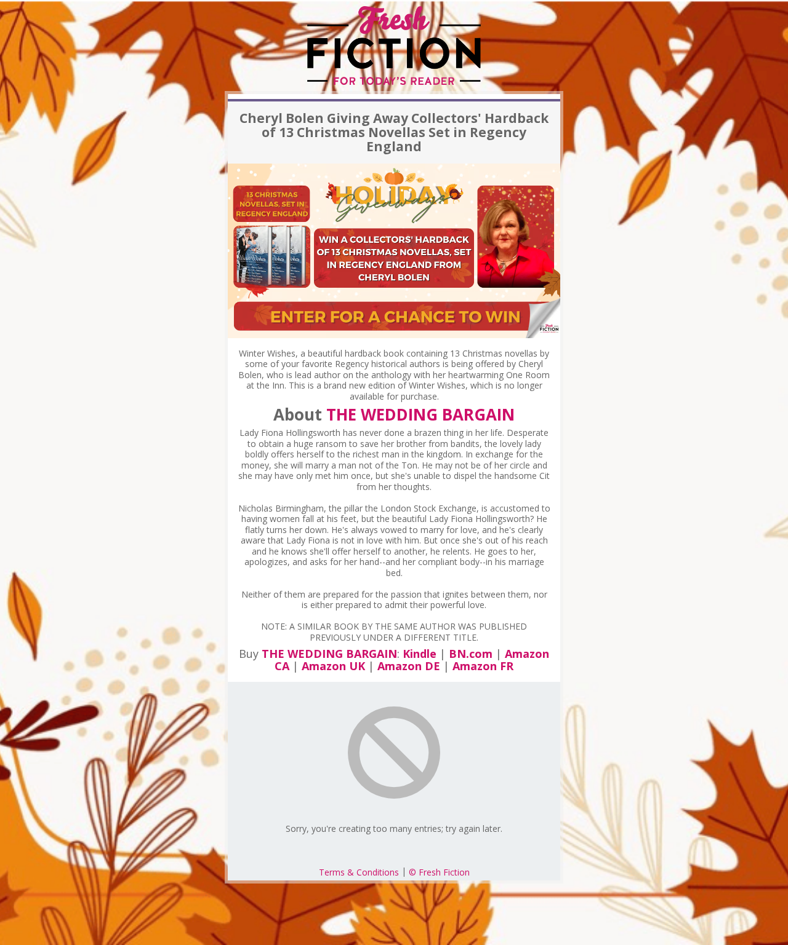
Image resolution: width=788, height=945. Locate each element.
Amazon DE (408, 665)
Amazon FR (482, 665)
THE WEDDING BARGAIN (420, 414)
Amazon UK (333, 665)
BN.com (470, 653)
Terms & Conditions (359, 872)
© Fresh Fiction (439, 872)
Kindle (419, 653)
